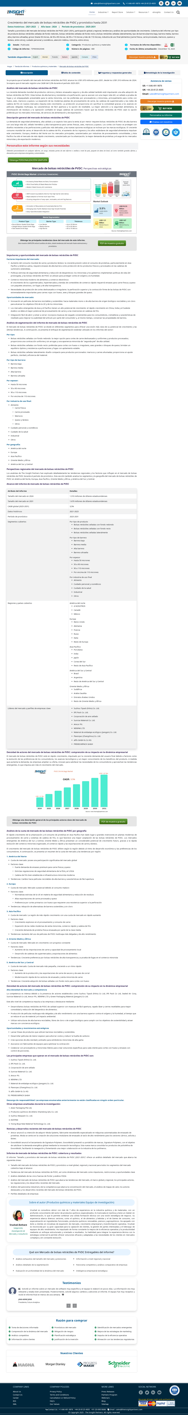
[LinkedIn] (173, 3)
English (35, 57)
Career (16, 1398)
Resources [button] (143, 12)
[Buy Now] (170, 57)
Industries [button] (102, 12)
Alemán (45, 57)
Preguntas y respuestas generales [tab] (116, 73)
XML (15, 1404)
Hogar (9, 66)
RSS (14, 1401)
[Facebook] (161, 3)
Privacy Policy (56, 1391)
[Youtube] (160, 1394)
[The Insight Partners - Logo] (16, 12)
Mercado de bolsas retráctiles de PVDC (74, 66)
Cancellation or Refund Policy (62, 1398)
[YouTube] (179, 3)
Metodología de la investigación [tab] (160, 73)
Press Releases (108, 1391)
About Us (17, 1391)
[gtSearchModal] (178, 13)
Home (92, 12)
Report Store (117, 12)
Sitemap (105, 1404)
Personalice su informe (161, 115)
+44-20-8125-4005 (148, 3)
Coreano (85, 57)
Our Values (54, 1404)
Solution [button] (130, 12)
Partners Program (109, 1395)
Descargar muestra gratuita (141, 57)
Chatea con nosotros (162, 122)
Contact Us (169, 12)
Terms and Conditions (59, 1395)
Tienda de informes (22, 66)
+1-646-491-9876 (133, 3)
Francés (55, 57)
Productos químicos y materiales (44, 66)
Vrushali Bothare (18, 1224)
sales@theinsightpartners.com (106, 3)
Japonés (75, 57)
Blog (104, 1401)
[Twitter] (167, 3)
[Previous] (61, 1306)
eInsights (157, 12)
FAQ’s (52, 1401)
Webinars (106, 1398)
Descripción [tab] (27, 73)
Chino (94, 57)
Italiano (65, 57)
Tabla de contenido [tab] (71, 73)
